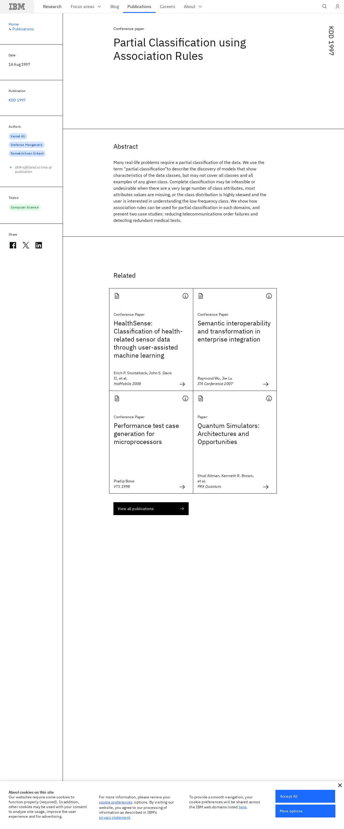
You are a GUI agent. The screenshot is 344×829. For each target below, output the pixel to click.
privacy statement (114, 817)
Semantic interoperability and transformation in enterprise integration (234, 331)
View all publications (136, 508)
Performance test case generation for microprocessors (146, 433)
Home (14, 24)
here (243, 807)
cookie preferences (115, 802)
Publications (23, 29)
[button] (340, 785)
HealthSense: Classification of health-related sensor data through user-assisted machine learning (148, 339)
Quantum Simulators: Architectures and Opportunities (229, 433)
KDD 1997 (331, 41)
